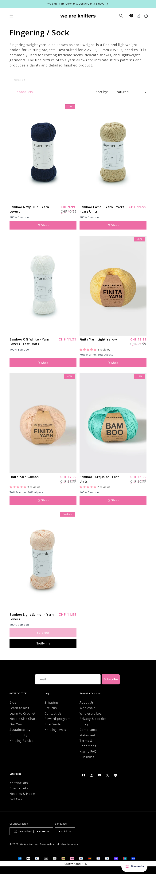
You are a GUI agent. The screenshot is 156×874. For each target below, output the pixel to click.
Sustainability (20, 730)
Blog (13, 702)
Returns (51, 708)
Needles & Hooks (23, 794)
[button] (19, 80)
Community (18, 735)
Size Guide (53, 724)
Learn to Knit (19, 708)
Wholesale (87, 708)
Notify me (43, 643)
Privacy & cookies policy (93, 721)
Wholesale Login (92, 713)
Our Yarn (16, 724)
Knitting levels (55, 730)
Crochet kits (19, 788)
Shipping (51, 702)
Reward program (57, 719)
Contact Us (53, 713)
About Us (87, 702)
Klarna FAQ (88, 751)
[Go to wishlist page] (131, 15)
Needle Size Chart (23, 719)
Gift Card (16, 799)
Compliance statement (89, 732)
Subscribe (111, 679)
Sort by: (102, 92)
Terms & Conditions (88, 743)
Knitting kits (19, 783)
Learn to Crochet (23, 713)
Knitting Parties (21, 741)
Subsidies (87, 757)
